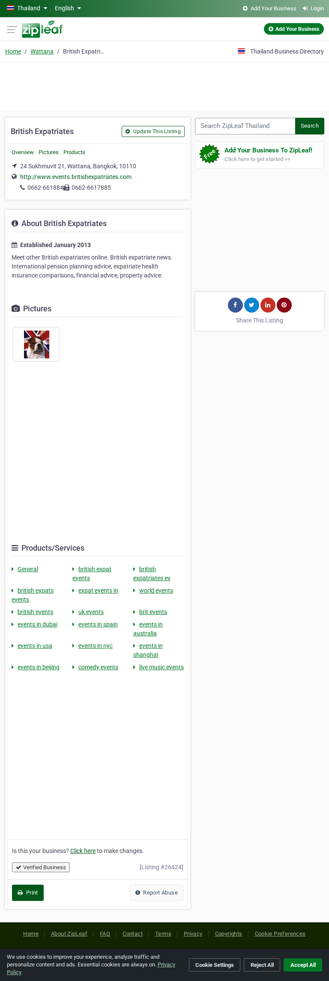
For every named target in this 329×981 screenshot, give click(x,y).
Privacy (193, 933)
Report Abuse (160, 892)
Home (13, 51)
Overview (23, 152)
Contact (133, 933)
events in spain (98, 624)
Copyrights (228, 933)
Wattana (42, 51)
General (28, 569)
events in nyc (95, 645)
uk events (91, 611)
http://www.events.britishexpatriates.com (76, 176)
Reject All (262, 965)
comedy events (98, 667)
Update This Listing (156, 131)
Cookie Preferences (280, 933)
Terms (163, 933)
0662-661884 (45, 187)
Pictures (49, 152)
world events (156, 590)
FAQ (105, 933)
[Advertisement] (164, 85)
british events (35, 611)
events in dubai (37, 624)
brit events (153, 611)
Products (74, 152)
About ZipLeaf (69, 933)
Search (310, 125)
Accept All (303, 965)
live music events (161, 667)
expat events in (98, 590)
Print (31, 892)
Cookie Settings (214, 965)
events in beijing (39, 667)
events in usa (35, 645)
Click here (83, 850)
